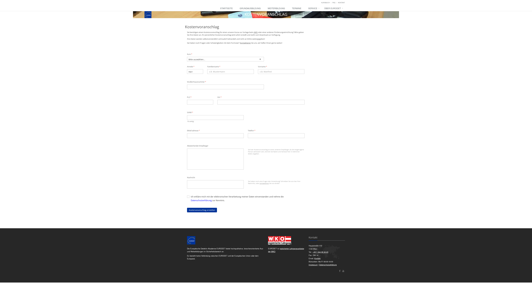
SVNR (190, 112)
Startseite (226, 8)
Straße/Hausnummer (196, 82)
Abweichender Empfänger (197, 146)
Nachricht (191, 177)
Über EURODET (332, 8)
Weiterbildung (276, 8)
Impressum (313, 264)
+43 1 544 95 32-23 (320, 252)
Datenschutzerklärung (201, 200)
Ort (219, 97)
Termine (296, 8)
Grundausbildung (250, 8)
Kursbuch (325, 2)
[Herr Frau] (195, 71)
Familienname (213, 66)
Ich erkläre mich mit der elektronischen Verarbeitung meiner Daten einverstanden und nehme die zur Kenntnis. (237, 198)
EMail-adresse (193, 130)
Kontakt (341, 2)
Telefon (251, 130)
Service (312, 8)
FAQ (333, 2)
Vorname (262, 66)
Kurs (189, 54)
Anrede (190, 66)
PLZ (189, 97)
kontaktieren (264, 183)
